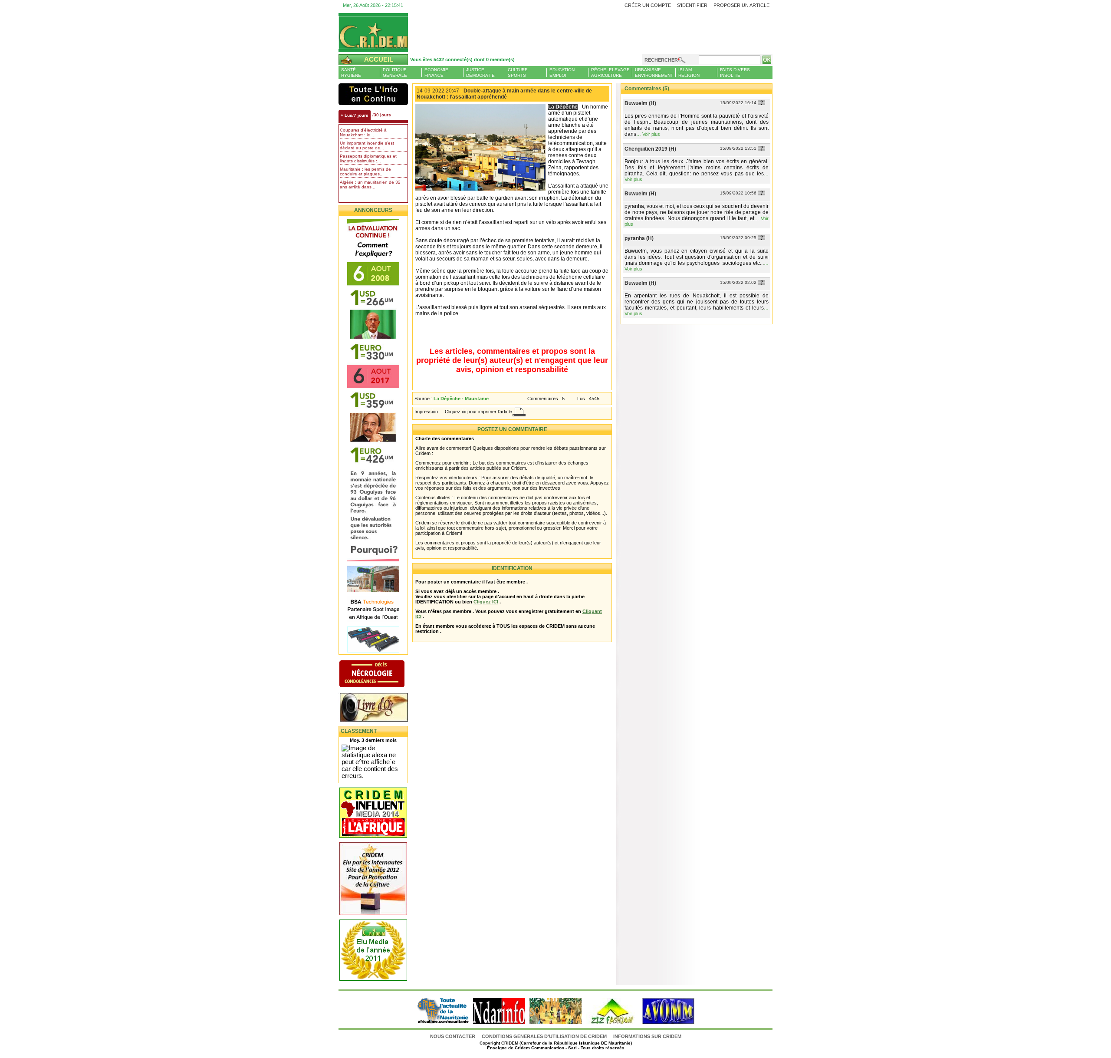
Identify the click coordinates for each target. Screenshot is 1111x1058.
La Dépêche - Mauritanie (461, 398)
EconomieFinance (436, 72)
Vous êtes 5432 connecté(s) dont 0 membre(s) (462, 59)
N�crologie (381, 674)
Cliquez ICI (485, 601)
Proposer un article (741, 5)
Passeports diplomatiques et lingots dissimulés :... (368, 158)
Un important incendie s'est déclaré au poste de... (367, 145)
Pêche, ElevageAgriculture (610, 72)
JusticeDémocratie (480, 72)
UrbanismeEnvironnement (654, 72)
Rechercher (661, 60)
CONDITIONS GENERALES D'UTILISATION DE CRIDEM (544, 1036)
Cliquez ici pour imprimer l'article (478, 411)
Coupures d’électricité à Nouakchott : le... (363, 132)
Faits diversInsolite (735, 72)
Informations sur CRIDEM (647, 1036)
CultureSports (518, 72)
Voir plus (651, 134)
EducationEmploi (562, 72)
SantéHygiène (351, 72)
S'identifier (692, 5)
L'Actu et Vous (373, 94)
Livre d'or (381, 708)
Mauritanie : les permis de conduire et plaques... (365, 171)
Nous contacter (453, 1036)
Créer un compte (648, 5)
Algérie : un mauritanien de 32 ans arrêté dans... (370, 184)
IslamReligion (689, 72)
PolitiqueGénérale (395, 72)
